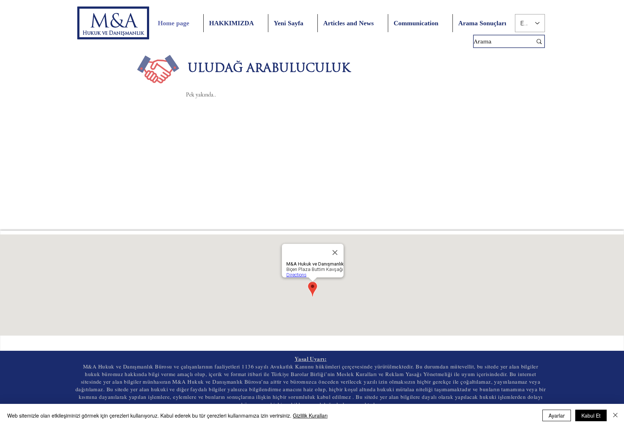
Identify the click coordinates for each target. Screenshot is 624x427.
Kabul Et (591, 415)
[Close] (615, 415)
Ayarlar (557, 415)
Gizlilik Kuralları (310, 415)
